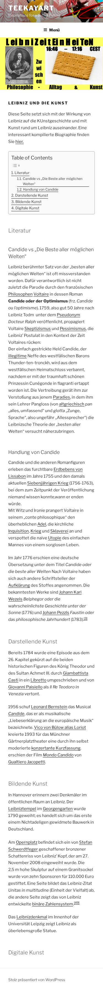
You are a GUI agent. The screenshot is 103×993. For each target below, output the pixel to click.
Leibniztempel (22, 808)
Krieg (35, 531)
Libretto (38, 680)
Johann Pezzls (56, 612)
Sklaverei (59, 531)
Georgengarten (58, 808)
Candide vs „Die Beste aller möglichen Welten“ (52, 181)
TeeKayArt (31, 8)
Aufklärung (19, 585)
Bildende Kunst (28, 201)
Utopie (54, 537)
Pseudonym (68, 314)
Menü (54, 30)
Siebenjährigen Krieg (47, 483)
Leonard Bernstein (49, 706)
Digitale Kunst (27, 208)
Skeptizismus (37, 328)
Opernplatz (26, 842)
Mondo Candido (58, 755)
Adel (41, 524)
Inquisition (18, 531)
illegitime (17, 355)
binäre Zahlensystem (52, 904)
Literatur (22, 173)
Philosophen (20, 294)
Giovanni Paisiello (25, 686)
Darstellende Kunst (31, 195)
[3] (85, 618)
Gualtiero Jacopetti (26, 761)
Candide (16, 713)
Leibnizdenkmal (31, 916)
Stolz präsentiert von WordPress (36, 979)
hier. (19, 141)
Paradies (61, 397)
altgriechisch (71, 404)
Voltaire (41, 294)
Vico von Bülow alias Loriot (60, 727)
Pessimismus (73, 328)
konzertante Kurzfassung (55, 748)
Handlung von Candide (40, 189)
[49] (76, 903)
